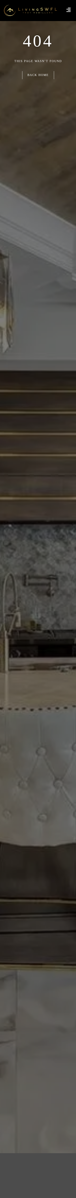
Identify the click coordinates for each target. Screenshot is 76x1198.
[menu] (68, 9)
